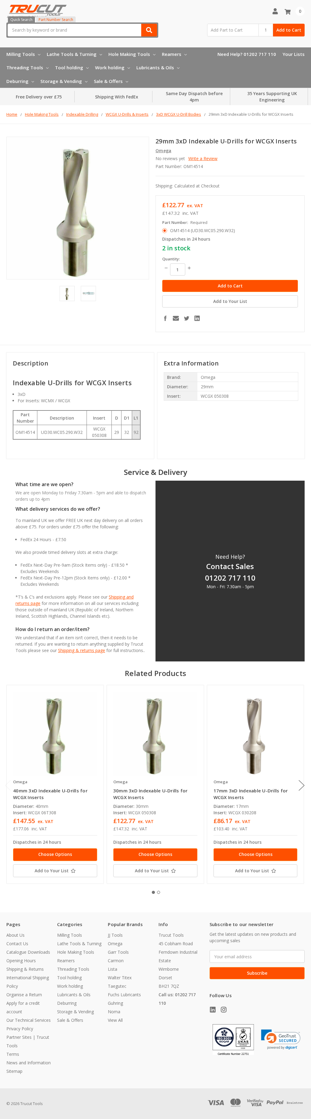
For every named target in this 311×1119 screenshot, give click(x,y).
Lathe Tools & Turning (72, 54)
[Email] (176, 318)
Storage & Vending (61, 81)
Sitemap (14, 1071)
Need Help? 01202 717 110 (246, 54)
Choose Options (55, 854)
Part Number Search (56, 19)
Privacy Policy (19, 1028)
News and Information (28, 1063)
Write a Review (202, 158)
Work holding (110, 67)
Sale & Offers (108, 81)
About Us (15, 935)
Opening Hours (21, 960)
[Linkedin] (197, 318)
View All (115, 1020)
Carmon (116, 960)
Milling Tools (20, 54)
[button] (281, 1039)
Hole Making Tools (129, 54)
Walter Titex (120, 977)
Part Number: (184, 222)
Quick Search (21, 19)
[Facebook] (165, 318)
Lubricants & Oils (155, 67)
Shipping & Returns (25, 969)
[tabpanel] (55, 784)
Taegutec (117, 986)
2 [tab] (158, 892)
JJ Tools (115, 935)
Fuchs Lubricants (124, 994)
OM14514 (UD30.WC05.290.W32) (202, 230)
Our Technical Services (28, 1020)
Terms (12, 1054)
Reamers (171, 54)
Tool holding (69, 67)
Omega (115, 943)
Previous (8, 785)
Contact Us (17, 943)
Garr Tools (118, 952)
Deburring (17, 81)
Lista (112, 969)
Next (302, 785)
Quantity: (171, 259)
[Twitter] (186, 318)
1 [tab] (153, 892)
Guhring (115, 1003)
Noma (114, 1011)
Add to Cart (288, 30)
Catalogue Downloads (28, 952)
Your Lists (293, 54)
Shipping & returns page (81, 650)
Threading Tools (24, 67)
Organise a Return (24, 994)
